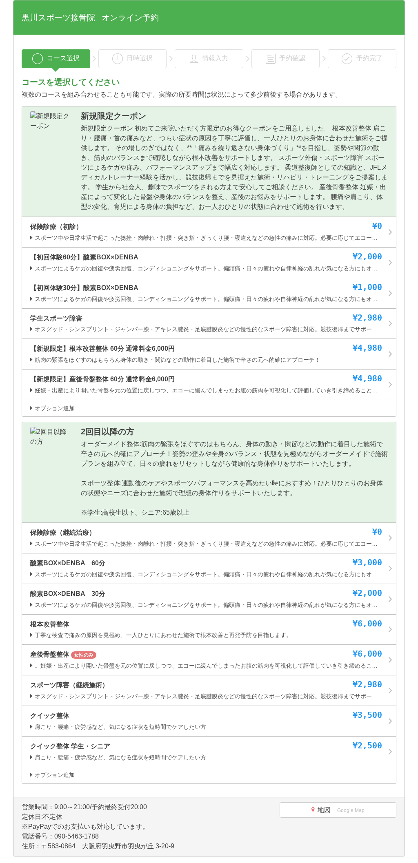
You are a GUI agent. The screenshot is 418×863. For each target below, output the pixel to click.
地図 (341, 809)
